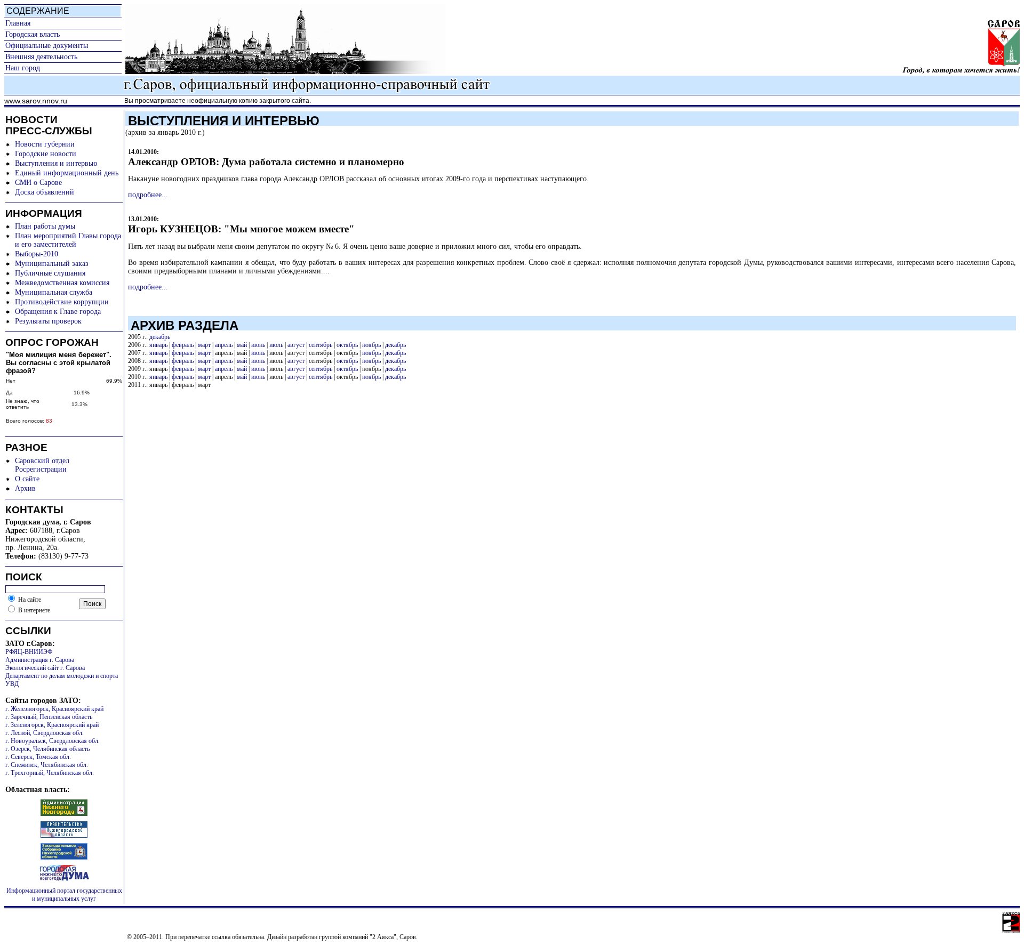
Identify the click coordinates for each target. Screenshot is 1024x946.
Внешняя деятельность (41, 57)
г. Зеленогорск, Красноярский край (52, 725)
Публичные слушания (50, 273)
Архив (25, 488)
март (204, 345)
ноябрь (371, 345)
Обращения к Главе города (58, 312)
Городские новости (45, 154)
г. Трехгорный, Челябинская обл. (49, 773)
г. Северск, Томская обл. (38, 757)
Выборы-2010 (36, 254)
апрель (224, 345)
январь (158, 345)
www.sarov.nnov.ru (35, 100)
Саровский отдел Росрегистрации (42, 465)
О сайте (27, 479)
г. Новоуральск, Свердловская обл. (52, 741)
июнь (258, 345)
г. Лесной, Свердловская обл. (44, 733)
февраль (183, 345)
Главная (17, 23)
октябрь (347, 345)
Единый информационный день (66, 173)
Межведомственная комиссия (62, 283)
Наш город (22, 68)
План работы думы (45, 226)
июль (276, 345)
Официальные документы (46, 46)
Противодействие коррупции (62, 302)
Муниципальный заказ (52, 264)
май (242, 345)
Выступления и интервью (56, 163)
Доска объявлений (44, 192)
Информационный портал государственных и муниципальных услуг (64, 894)
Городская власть (32, 34)
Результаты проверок (48, 321)
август (296, 345)
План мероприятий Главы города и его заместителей (68, 240)
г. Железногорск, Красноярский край (54, 709)
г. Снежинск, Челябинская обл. (46, 765)
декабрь (159, 337)
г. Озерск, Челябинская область (47, 749)
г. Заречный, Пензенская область (48, 717)
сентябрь (320, 345)
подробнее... (148, 195)
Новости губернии (45, 144)
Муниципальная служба (53, 292)
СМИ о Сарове (38, 183)
